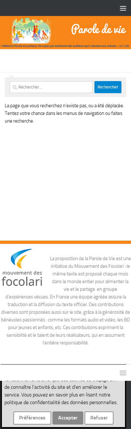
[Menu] (123, 8)
